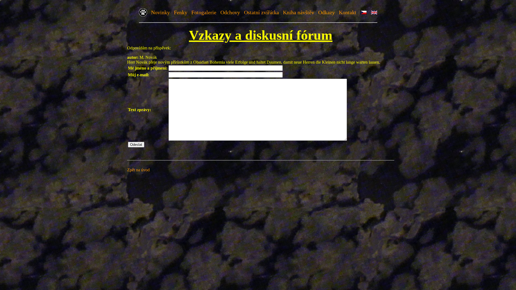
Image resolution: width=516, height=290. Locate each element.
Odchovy (230, 12)
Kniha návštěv (298, 12)
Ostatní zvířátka (261, 12)
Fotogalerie (203, 12)
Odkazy (326, 12)
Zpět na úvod (138, 170)
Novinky (160, 12)
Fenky (180, 12)
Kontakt (347, 12)
